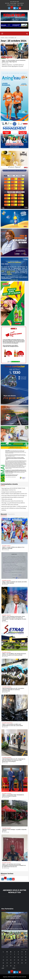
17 (14, 960)
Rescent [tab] (4, 514)
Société (9, 580)
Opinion (9, 615)
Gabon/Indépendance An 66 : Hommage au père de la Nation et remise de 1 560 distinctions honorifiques (13, 760)
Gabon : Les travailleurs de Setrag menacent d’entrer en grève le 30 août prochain (14, 654)
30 (10, 966)
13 (25, 957)
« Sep (2, 968)
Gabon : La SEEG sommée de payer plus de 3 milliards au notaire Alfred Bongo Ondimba (14, 508)
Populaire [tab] (11, 514)
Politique (9, 57)
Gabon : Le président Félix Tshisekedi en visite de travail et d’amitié (13, 795)
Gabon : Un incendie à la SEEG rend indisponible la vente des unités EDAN (12, 725)
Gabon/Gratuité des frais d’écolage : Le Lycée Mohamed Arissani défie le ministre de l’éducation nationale (14, 497)
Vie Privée (7, 3)
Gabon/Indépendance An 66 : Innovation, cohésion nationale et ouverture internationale (13, 690)
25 (18, 963)
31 (14, 966)
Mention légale (13, 3)
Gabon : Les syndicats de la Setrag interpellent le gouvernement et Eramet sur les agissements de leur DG (14, 865)
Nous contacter (20, 3)
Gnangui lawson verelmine (8, 492)
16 (10, 960)
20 (25, 960)
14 (3, 960)
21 (3, 963)
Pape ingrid (4, 488)
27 (25, 963)
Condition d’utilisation (11, 5)
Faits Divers (9, 722)
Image (18, 5)
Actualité (4, 57)
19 (22, 960)
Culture (9, 545)
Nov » (14, 968)
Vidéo (21, 5)
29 (7, 966)
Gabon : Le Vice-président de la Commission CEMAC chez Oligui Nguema (13, 61)
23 (10, 963)
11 (18, 957)
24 (14, 963)
